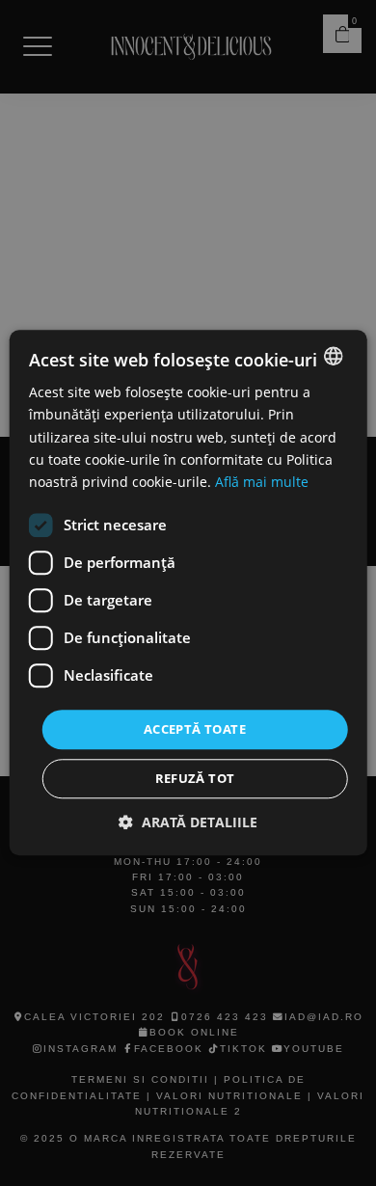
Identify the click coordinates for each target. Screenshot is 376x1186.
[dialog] (188, 593)
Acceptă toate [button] (195, 729)
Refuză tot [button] (195, 779)
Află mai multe (262, 481)
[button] (188, 823)
